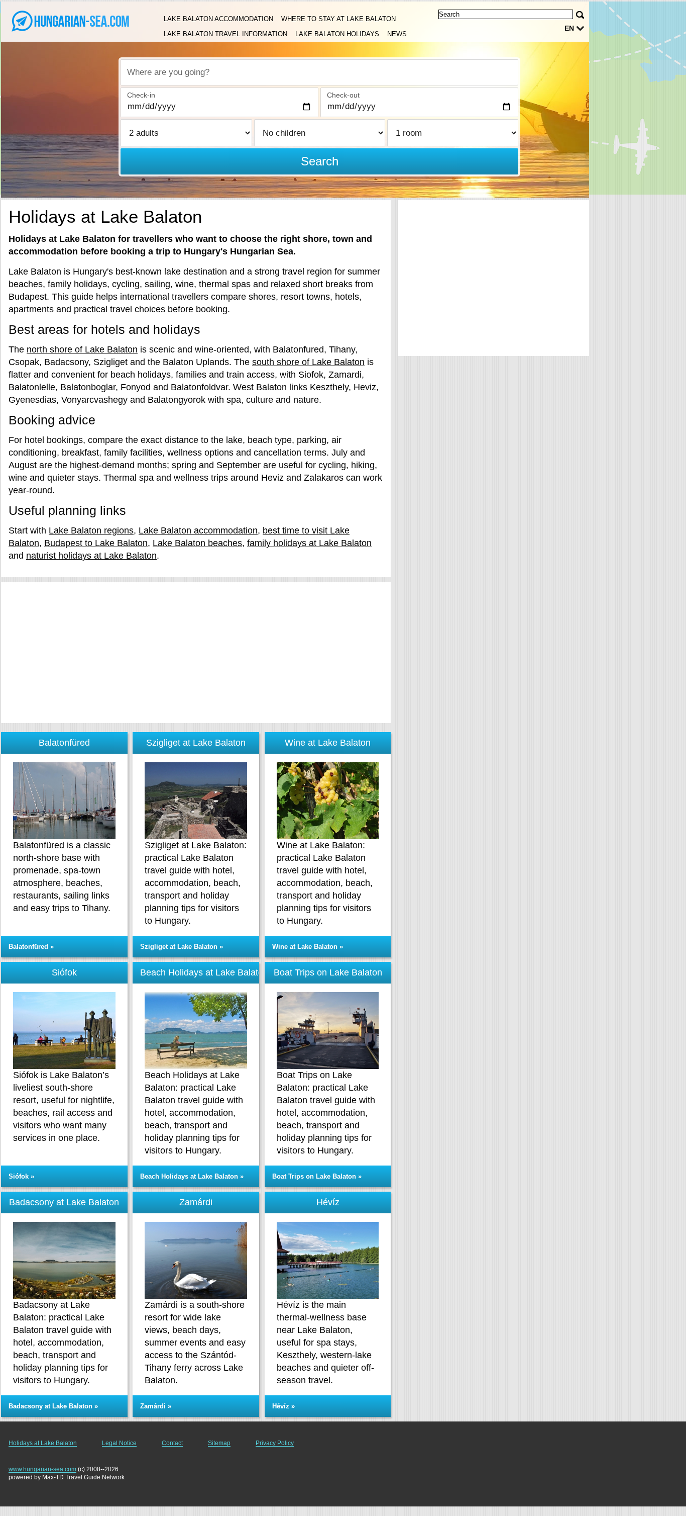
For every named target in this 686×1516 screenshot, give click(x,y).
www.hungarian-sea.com (42, 1469)
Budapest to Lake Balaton (96, 543)
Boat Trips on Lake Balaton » (317, 1176)
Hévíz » (283, 1406)
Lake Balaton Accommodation (218, 19)
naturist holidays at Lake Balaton (91, 556)
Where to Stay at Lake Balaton (338, 19)
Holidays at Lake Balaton (43, 1443)
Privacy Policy (275, 1443)
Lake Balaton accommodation (198, 530)
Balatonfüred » (31, 946)
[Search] (580, 15)
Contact (172, 1443)
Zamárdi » (155, 1406)
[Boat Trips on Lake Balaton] (328, 1030)
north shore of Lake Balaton (82, 349)
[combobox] (319, 72)
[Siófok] (64, 1030)
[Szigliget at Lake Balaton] (196, 800)
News (397, 34)
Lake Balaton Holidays (337, 34)
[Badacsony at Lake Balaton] (64, 1260)
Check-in (141, 95)
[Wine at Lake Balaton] (328, 800)
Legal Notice (119, 1443)
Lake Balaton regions (91, 530)
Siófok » (21, 1176)
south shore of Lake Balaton (308, 362)
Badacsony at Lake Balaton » (53, 1406)
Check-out (343, 95)
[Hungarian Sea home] (70, 21)
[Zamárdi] (196, 1260)
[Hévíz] (328, 1260)
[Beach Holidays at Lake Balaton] (196, 1030)
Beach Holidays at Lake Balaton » (192, 1176)
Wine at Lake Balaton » (307, 946)
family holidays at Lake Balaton (309, 543)
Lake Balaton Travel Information (225, 34)
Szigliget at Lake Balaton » (181, 946)
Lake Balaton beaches (197, 543)
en (569, 28)
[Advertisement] (196, 652)
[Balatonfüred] (64, 800)
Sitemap (219, 1443)
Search (319, 161)
